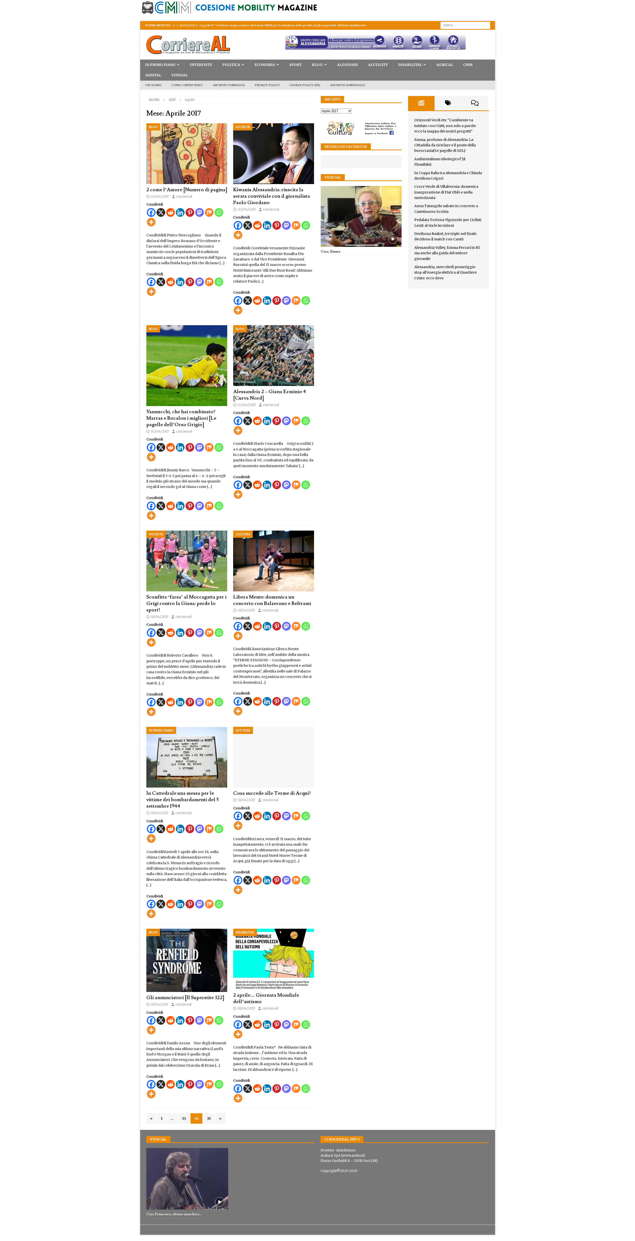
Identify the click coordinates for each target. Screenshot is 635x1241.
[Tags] (448, 103)
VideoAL (179, 75)
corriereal (184, 196)
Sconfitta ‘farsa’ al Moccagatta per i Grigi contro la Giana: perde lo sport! (186, 603)
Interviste (201, 65)
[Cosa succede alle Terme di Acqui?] (273, 757)
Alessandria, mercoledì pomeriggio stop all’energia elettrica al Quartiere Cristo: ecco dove (445, 272)
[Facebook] (151, 212)
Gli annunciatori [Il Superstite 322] (185, 997)
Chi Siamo (153, 85)
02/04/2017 (160, 196)
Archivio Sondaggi (229, 85)
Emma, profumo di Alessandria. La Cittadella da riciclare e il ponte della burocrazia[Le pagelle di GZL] (445, 145)
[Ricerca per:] (465, 25)
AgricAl (444, 65)
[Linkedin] (180, 212)
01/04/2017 (159, 617)
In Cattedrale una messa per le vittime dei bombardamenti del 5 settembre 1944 (182, 799)
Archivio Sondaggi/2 (347, 85)
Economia (264, 65)
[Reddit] (170, 212)
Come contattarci (187, 85)
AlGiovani (347, 65)
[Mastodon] (199, 212)
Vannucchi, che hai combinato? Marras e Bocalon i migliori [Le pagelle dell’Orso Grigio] (181, 418)
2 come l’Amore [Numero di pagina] (186, 190)
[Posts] (421, 103)
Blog (317, 65)
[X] (161, 212)
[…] (222, 263)
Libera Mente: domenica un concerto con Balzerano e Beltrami (272, 600)
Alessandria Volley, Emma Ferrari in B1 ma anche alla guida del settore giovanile (447, 253)
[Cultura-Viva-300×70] (361, 134)
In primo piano (160, 65)
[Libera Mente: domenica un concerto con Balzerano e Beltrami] (273, 561)
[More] (151, 222)
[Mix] (209, 212)
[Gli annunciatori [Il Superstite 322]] (186, 960)
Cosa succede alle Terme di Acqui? (272, 793)
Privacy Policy (267, 85)
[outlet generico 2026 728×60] (351, 47)
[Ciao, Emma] (361, 216)
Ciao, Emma (330, 251)
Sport (295, 65)
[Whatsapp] (219, 212)
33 (184, 1118)
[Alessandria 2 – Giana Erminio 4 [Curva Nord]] (273, 355)
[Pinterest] (190, 212)
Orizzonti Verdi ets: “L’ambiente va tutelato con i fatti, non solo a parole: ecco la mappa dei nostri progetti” (445, 125)
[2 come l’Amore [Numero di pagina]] (186, 153)
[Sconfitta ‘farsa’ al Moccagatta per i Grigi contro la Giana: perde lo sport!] (186, 561)
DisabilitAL (410, 65)
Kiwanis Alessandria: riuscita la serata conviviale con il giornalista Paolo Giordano (271, 196)
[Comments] (474, 103)
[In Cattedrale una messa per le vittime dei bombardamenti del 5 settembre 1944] (186, 757)
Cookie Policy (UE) (304, 85)
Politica (231, 65)
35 (209, 1118)
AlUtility (378, 65)
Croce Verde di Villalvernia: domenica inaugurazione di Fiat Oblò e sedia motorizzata (446, 192)
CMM (468, 65)
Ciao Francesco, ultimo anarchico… (174, 1214)
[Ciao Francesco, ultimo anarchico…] (187, 1178)
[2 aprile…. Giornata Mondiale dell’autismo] (273, 959)
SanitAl (153, 75)
